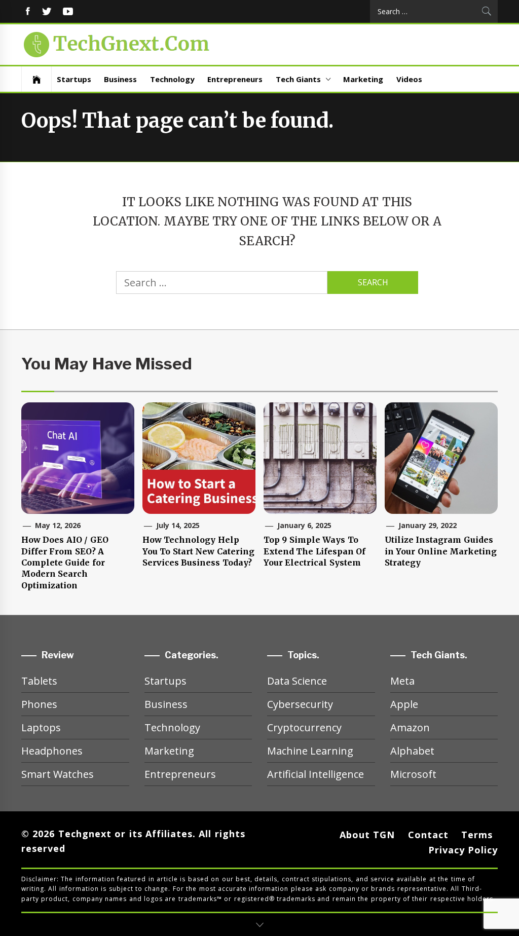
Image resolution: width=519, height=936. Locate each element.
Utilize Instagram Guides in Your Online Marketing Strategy (441, 551)
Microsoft (413, 774)
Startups (74, 79)
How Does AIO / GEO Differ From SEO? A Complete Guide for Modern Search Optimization (64, 562)
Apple (404, 704)
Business (120, 79)
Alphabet (412, 751)
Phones (39, 704)
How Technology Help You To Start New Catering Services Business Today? (198, 551)
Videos (409, 79)
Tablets (39, 681)
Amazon (410, 727)
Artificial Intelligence (315, 774)
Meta (402, 681)
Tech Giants (298, 79)
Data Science (297, 681)
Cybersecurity (300, 704)
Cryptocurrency (304, 727)
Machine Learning (310, 751)
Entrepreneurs (235, 79)
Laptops (41, 727)
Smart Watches (57, 774)
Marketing (363, 79)
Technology (172, 79)
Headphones (52, 751)
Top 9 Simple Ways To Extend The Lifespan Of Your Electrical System (314, 551)
